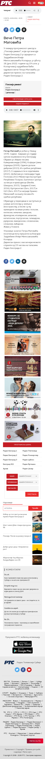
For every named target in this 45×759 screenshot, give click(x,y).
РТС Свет (32, 712)
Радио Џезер (28, 469)
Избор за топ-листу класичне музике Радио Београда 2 (15, 515)
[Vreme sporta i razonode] (23, 409)
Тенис (31, 693)
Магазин (7, 701)
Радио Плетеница (30, 451)
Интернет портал (28, 735)
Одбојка (39, 693)
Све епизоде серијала (22, 99)
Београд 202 (8, 464)
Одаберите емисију (26, 482)
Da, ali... (7, 574)
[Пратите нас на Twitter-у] (17, 669)
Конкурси (14, 735)
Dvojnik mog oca (10, 586)
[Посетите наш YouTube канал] (29, 669)
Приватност (10, 749)
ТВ (4, 712)
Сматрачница (23, 687)
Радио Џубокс (28, 460)
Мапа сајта (35, 741)
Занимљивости (27, 701)
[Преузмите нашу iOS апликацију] (22, 644)
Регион (24, 681)
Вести (7, 681)
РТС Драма (17, 714)
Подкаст (35, 687)
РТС (5, 733)
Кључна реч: (12, 488)
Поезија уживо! (13, 84)
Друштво (25, 683)
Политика (15, 681)
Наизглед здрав (22, 708)
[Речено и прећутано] (23, 388)
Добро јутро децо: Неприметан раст (15, 548)
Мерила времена (11, 685)
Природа (36, 704)
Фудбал (13, 693)
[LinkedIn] (18, 29)
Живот (15, 701)
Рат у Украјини (26, 685)
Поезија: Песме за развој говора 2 (17, 536)
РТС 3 (24, 712)
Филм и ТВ (18, 704)
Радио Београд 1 (10, 451)
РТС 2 (16, 712)
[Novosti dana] (23, 280)
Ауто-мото (38, 695)
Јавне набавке (34, 733)
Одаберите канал (25, 476)
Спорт (5, 693)
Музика (38, 701)
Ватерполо (17, 695)
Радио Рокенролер (30, 455)
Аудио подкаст (22, 104)
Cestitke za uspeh (11, 608)
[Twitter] (12, 29)
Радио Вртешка (29, 464)
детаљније (10, 93)
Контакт (12, 733)
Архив (5, 469)
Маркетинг (22, 733)
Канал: (12, 476)
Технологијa (10, 703)
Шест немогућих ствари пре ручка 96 (17, 526)
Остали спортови (15, 696)
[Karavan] (23, 366)
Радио (6, 722)
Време (37, 685)
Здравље (8, 704)
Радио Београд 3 (10, 460)
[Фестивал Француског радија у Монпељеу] (23, 301)
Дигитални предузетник (12, 706)
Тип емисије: (12, 482)
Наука (27, 704)
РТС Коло (18, 716)
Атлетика (28, 695)
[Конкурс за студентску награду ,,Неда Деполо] (23, 323)
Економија (35, 683)
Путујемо (21, 703)
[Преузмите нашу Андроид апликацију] (22, 650)
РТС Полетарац (26, 718)
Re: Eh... (7, 619)
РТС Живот (29, 714)
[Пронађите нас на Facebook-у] (23, 669)
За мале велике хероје (33, 706)
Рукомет (6, 695)
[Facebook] (6, 29)
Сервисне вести (9, 687)
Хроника (15, 683)
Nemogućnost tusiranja (13, 597)
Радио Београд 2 (10, 455)
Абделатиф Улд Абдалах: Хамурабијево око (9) (13, 559)
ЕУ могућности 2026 (29, 688)
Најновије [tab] (7, 502)
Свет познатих (33, 703)
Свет (32, 681)
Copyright (20, 749)
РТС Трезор (29, 716)
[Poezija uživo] (23, 344)
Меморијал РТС (31, 696)
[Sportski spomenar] (23, 431)
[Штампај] (24, 29)
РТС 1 (9, 712)
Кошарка (22, 693)
